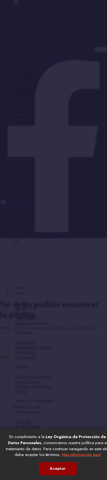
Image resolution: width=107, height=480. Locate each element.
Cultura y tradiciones (33, 134)
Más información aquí (81, 454)
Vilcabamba (25, 95)
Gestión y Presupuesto (35, 145)
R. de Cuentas (27, 167)
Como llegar (26, 111)
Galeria (21, 184)
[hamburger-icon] (101, 49)
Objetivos (23, 72)
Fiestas (21, 139)
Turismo (22, 117)
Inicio (19, 49)
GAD (19, 55)
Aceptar (58, 468)
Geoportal (24, 178)
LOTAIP (22, 162)
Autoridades (26, 78)
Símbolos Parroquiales (35, 100)
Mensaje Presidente (32, 83)
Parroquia (23, 89)
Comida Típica (28, 128)
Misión (20, 66)
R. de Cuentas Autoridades (38, 173)
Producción (25, 106)
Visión (20, 61)
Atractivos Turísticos (32, 123)
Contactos (24, 189)
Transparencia (27, 156)
